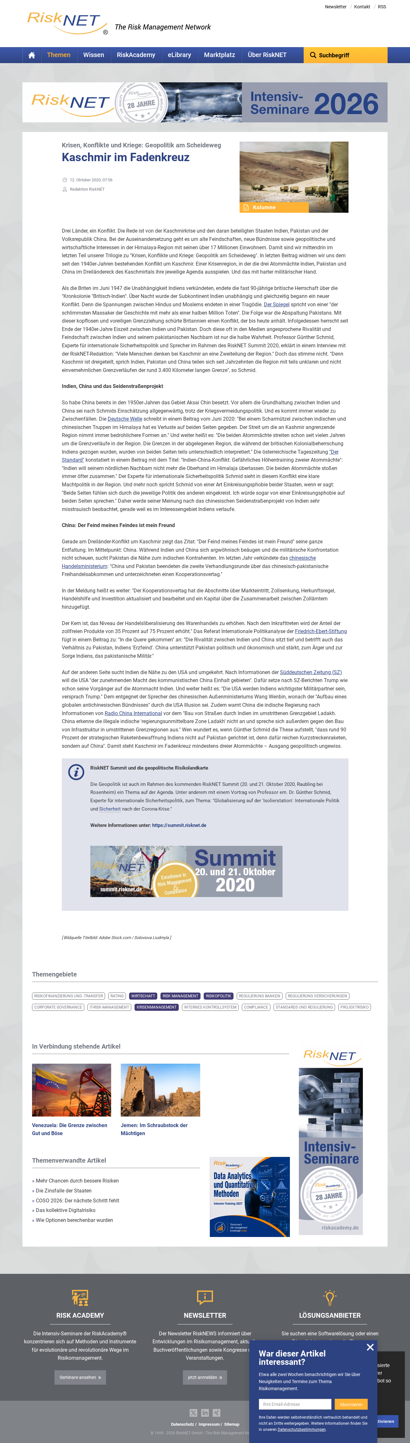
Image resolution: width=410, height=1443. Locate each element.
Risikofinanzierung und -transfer (68, 996)
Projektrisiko (354, 1007)
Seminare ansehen (78, 1377)
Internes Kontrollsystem (210, 1007)
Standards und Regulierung (304, 1007)
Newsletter (336, 6)
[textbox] (345, 55)
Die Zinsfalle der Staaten (62, 1191)
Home (31, 55)
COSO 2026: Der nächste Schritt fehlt (75, 1201)
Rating (117, 996)
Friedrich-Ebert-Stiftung (321, 631)
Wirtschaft (143, 996)
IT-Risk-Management (109, 1007)
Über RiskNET (267, 55)
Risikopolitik (218, 996)
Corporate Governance (58, 1007)
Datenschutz (182, 1424)
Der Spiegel (277, 304)
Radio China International (133, 713)
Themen (58, 55)
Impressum (209, 1424)
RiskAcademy (136, 55)
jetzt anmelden (202, 1377)
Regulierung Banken (259, 996)
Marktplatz (219, 55)
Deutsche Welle (125, 419)
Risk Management (180, 996)
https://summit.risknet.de (179, 825)
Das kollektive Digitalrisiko (63, 1210)
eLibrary (179, 55)
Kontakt (362, 6)
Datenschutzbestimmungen (302, 1429)
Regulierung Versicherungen (317, 996)
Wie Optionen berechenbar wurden (72, 1220)
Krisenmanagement (156, 1007)
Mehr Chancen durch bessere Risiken (75, 1181)
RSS (382, 6)
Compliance (256, 1007)
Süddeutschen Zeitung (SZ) (311, 672)
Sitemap (231, 1424)
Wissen (93, 55)
